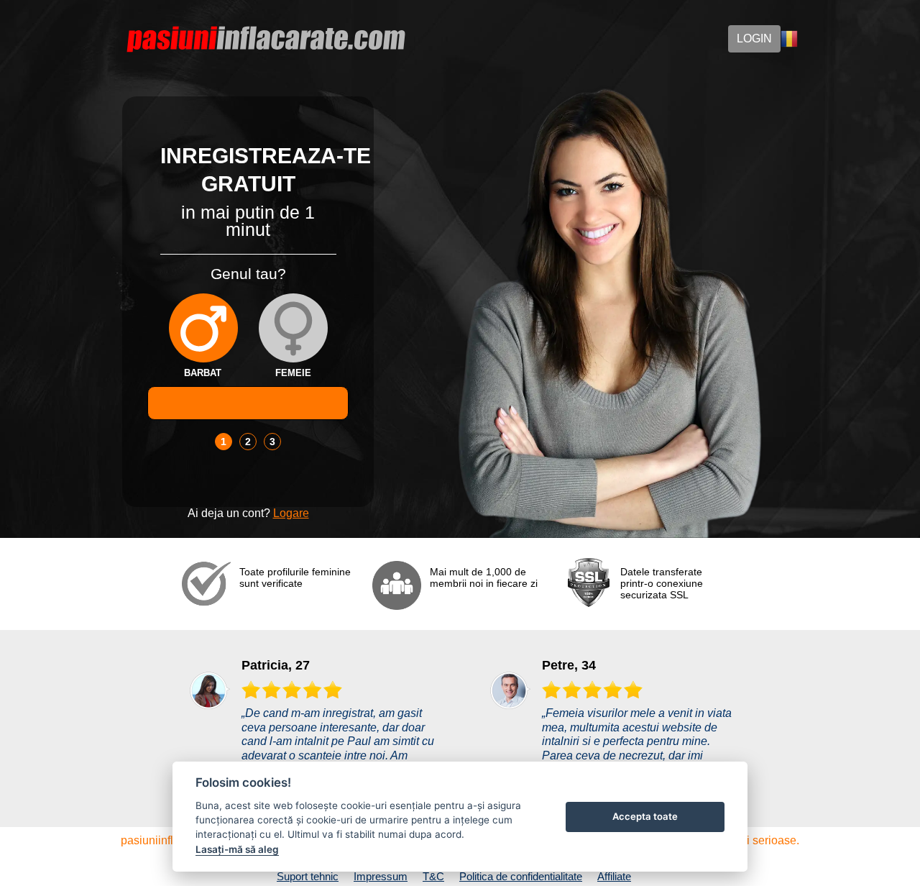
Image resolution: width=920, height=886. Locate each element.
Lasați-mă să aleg (237, 849)
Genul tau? (248, 273)
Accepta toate (645, 816)
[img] (203, 327)
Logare (291, 513)
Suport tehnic (308, 876)
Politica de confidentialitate (520, 876)
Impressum (381, 876)
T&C (433, 876)
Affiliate (614, 876)
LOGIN (754, 38)
